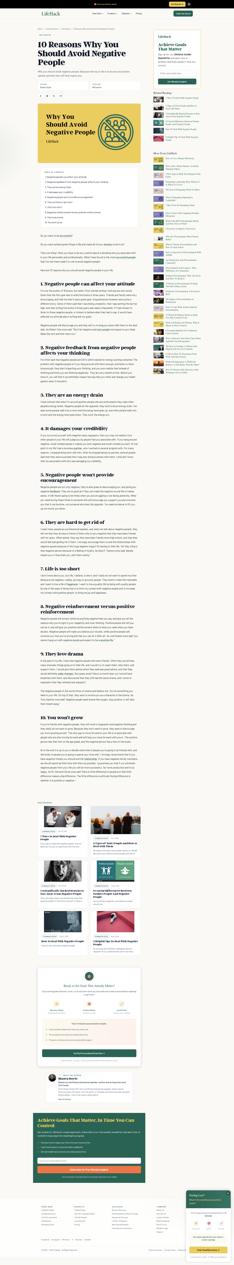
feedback (55, 491)
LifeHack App (79, 1210)
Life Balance (46, 1221)
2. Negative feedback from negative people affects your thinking (76, 182)
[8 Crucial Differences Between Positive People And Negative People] (115, 871)
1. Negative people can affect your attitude (66, 177)
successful (66, 235)
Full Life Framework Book (84, 1214)
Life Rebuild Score (48, 1214)
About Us (160, 1210)
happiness (72, 584)
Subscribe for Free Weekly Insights (89, 1169)
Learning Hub (79, 1221)
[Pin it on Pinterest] (47, 96)
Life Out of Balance (119, 1221)
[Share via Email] (61, 96)
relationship (90, 758)
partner (78, 448)
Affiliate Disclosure (185, 1250)
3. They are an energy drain (58, 187)
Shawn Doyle (45, 87)
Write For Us (162, 1224)
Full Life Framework (49, 1217)
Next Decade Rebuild (120, 1224)
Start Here (96, 13)
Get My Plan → (177, 4)
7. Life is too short (53, 207)
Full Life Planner (80, 1217)
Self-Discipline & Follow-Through (125, 1214)
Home (40, 29)
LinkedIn (87, 1239)
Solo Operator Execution (122, 1228)
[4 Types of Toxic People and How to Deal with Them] (116, 820)
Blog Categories (163, 1221)
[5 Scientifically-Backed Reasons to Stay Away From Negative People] (63, 871)
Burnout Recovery (119, 1210)
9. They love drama (54, 217)
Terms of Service (155, 1250)
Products (112, 13)
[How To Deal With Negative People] (63, 921)
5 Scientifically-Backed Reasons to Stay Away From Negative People (62, 892)
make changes (65, 673)
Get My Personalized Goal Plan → (89, 1053)
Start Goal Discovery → (208, 1250)
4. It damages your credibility (59, 192)
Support (160, 1232)
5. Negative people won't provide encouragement (69, 197)
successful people (126, 257)
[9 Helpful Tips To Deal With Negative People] (115, 921)
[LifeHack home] (51, 13)
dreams (108, 244)
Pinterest (66, 1239)
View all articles (64, 1099)
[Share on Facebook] (40, 96)
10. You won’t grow (53, 222)
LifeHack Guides (47, 1210)
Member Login (162, 1228)
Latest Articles (163, 1217)
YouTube (78, 1239)
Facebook (45, 1239)
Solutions (126, 13)
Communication (52, 29)
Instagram (55, 1239)
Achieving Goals (47, 1224)
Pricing (139, 13)
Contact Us (161, 1214)
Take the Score (183, 13)
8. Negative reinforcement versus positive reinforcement (73, 212)
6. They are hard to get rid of (58, 202)
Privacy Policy (170, 1250)
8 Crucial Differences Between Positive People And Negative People (112, 893)
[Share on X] (54, 96)
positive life (107, 640)
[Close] (189, 4)
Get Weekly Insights (177, 81)
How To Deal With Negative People (62, 941)
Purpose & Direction (120, 1217)
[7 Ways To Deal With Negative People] (63, 816)
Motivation (66, 29)
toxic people (103, 329)
